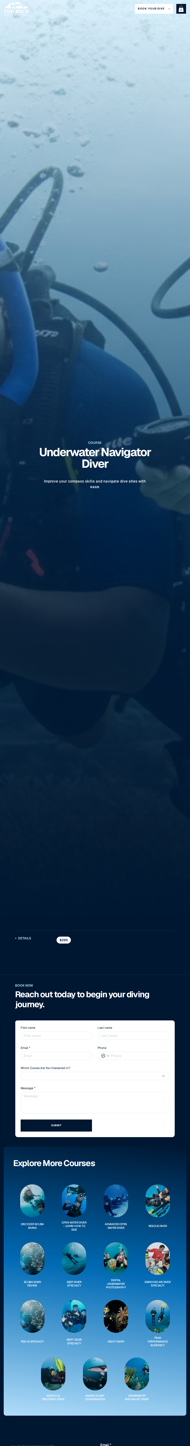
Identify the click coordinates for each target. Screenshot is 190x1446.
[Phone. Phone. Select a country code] (105, 1056)
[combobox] (95, 1076)
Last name (105, 1028)
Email (25, 1048)
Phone (102, 1048)
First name (28, 1028)
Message (28, 1088)
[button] (181, 9)
